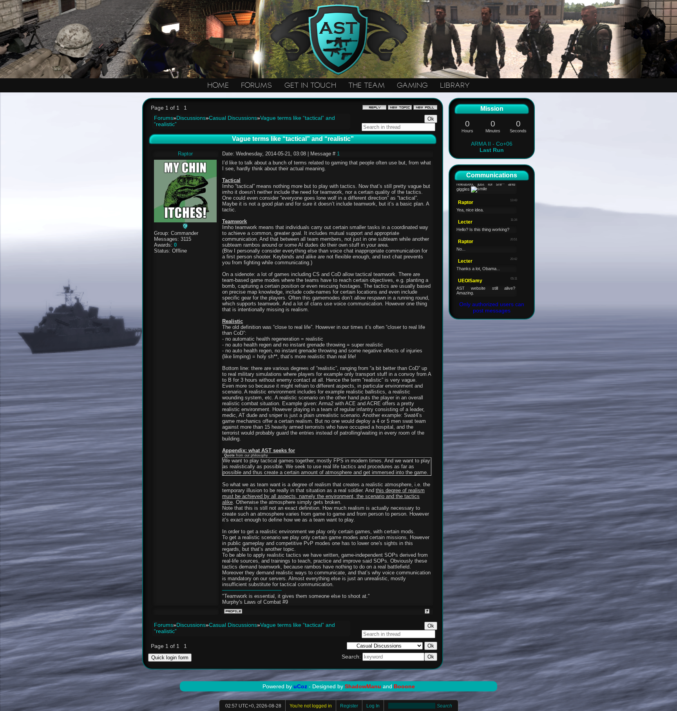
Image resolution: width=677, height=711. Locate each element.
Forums (163, 118)
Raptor (185, 154)
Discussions (191, 118)
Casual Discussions (233, 118)
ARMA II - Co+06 (491, 147)
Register (349, 706)
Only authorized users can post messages (491, 307)
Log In (373, 706)
